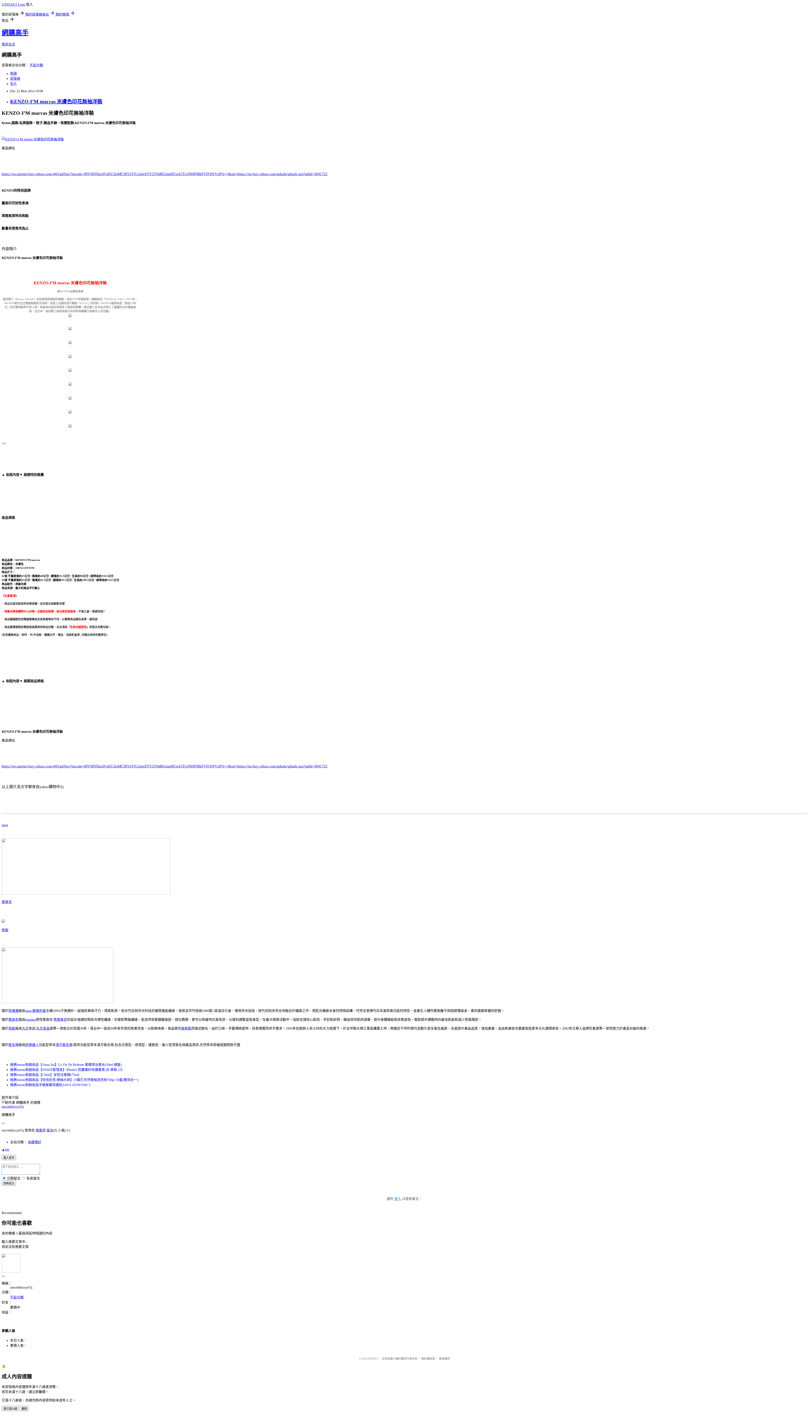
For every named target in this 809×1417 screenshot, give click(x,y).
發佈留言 (8, 1183)
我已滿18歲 (10, 1408)
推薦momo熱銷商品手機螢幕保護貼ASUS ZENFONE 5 (50, 1085)
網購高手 (15, 32)
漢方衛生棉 (64, 1045)
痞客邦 (41, 1130)
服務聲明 (444, 1358)
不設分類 (36, 65)
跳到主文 (8, 44)
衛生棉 (13, 1045)
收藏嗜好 (34, 1142)
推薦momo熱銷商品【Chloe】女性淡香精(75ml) (44, 1075)
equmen (30, 1019)
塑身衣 (7, 902)
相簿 (13, 73)
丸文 (25, 1028)
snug (5, 825)
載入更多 (8, 1157)
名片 (13, 83)
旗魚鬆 (186, 1028)
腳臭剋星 (39, 1011)
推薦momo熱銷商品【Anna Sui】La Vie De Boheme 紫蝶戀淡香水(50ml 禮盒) (66, 1064)
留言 (50, 1130)
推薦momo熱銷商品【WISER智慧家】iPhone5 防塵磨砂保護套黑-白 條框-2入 (66, 1069)
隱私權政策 (428, 1358)
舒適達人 (32, 1045)
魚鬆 (5, 930)
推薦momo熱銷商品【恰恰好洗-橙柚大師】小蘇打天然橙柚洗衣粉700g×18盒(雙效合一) (74, 1080)
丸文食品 (43, 1028)
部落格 (15, 78)
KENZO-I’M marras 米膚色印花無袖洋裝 (56, 101)
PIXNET (373, 1358)
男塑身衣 (60, 1019)
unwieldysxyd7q (13, 1106)
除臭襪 (13, 1011)
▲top (5, 1149)
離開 (24, 1408)
